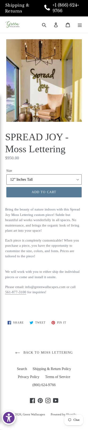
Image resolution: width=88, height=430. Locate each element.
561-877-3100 (15, 292)
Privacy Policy (28, 377)
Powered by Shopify (63, 414)
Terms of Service (57, 377)
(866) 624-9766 (44, 385)
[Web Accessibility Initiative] (9, 417)
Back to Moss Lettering (47, 352)
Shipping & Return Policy (52, 369)
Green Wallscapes (34, 414)
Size (9, 170)
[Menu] (79, 24)
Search (22, 369)
